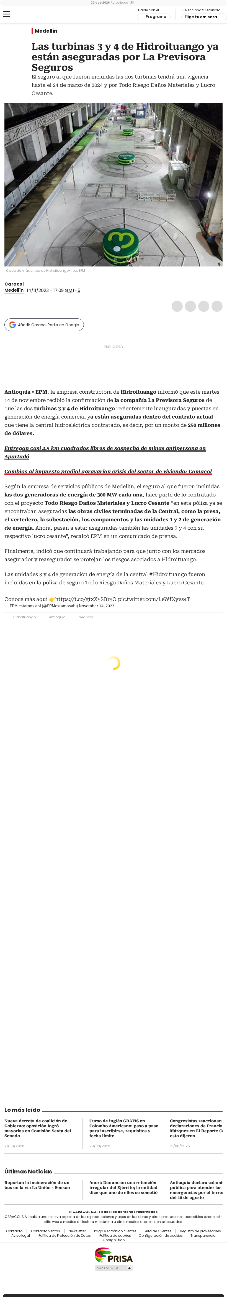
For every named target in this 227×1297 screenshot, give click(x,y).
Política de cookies (115, 1235)
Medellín (46, 31)
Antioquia (57, 617)
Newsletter (77, 1231)
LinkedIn (203, 306)
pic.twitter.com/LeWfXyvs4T (154, 599)
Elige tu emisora (201, 17)
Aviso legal (20, 1235)
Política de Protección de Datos (64, 1235)
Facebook (177, 306)
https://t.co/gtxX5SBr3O (86, 599)
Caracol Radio (26, 14)
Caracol (14, 284)
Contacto (14, 1231)
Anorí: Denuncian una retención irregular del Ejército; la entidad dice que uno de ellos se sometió (123, 1187)
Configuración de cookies (161, 1235)
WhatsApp (217, 306)
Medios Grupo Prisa (113, 1268)
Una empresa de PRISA (113, 1254)
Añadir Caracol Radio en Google (48, 325)
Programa (156, 16)
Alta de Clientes (158, 1231)
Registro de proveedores (200, 1231)
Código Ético (114, 1240)
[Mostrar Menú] (6, 14)
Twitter (190, 306)
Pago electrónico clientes (115, 1231)
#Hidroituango (168, 574)
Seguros (86, 617)
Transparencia (203, 1235)
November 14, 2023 (96, 606)
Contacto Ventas (45, 1231)
